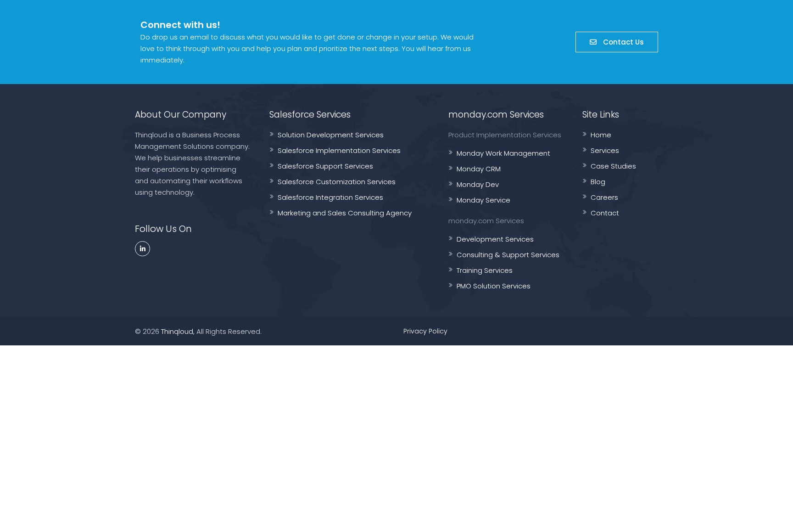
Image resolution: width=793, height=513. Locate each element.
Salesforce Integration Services (330, 197)
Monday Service (483, 200)
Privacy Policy (425, 331)
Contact (605, 213)
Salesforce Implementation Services (339, 150)
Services (605, 150)
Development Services (495, 239)
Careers (604, 197)
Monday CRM (479, 169)
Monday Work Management (503, 153)
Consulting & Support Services (508, 254)
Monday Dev (478, 184)
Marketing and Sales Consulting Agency (345, 213)
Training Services (485, 270)
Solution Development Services (331, 135)
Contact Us (622, 42)
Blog (598, 181)
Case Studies (613, 166)
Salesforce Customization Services (337, 181)
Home (601, 135)
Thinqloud (177, 331)
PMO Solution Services (494, 286)
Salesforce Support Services (325, 166)
